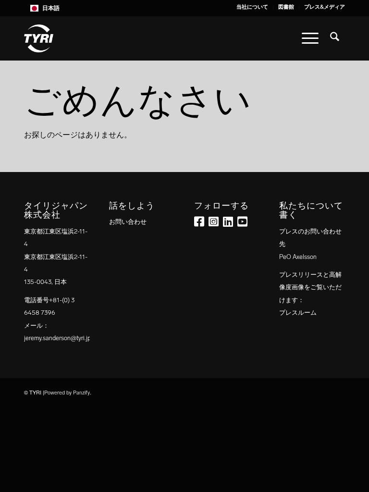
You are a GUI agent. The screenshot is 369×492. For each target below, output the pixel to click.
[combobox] (184, 8)
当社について (252, 7)
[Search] (334, 38)
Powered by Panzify (67, 393)
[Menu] (310, 38)
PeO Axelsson (298, 256)
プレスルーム (298, 312)
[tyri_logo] (38, 38)
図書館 (286, 7)
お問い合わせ (128, 221)
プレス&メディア (324, 7)
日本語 (51, 8)
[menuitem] (252, 7)
